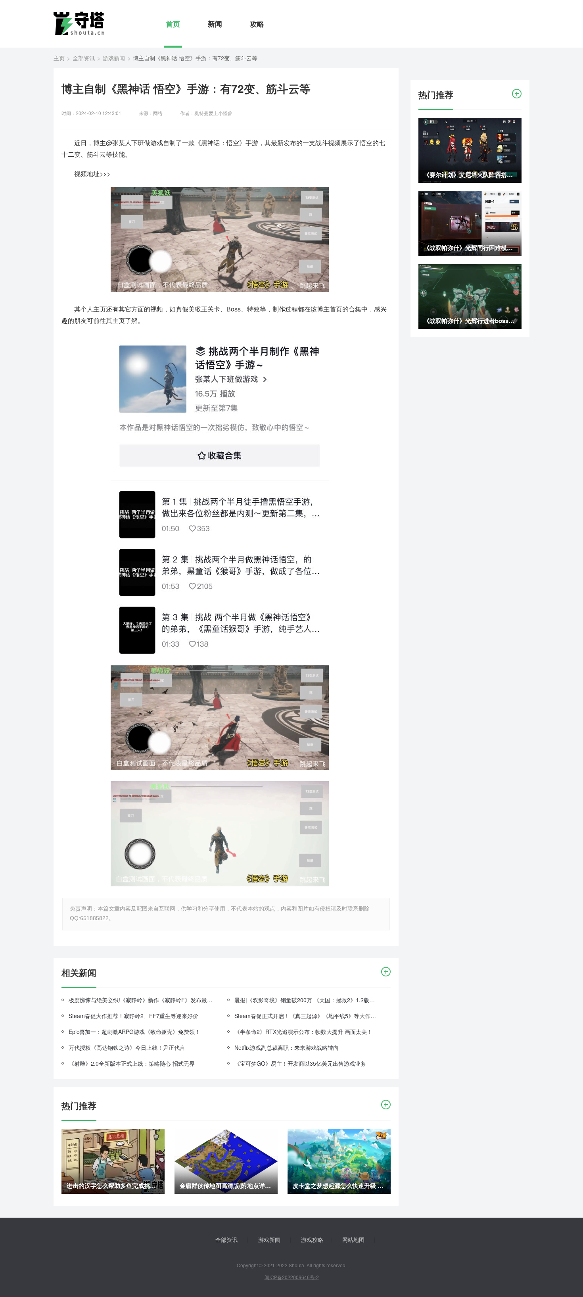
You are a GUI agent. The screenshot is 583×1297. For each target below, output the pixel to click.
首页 (173, 24)
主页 (59, 58)
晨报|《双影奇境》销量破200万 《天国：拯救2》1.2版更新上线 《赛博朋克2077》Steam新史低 (306, 1000)
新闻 (215, 24)
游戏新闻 (114, 58)
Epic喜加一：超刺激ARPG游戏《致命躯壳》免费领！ (134, 1032)
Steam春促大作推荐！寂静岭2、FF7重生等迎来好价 (133, 1016)
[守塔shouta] (79, 23)
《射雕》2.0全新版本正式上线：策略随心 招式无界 (132, 1063)
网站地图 (353, 1239)
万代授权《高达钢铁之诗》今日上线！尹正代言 (127, 1047)
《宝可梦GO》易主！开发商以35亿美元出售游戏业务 (300, 1063)
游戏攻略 (312, 1239)
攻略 (257, 24)
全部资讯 (84, 58)
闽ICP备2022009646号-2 (292, 1277)
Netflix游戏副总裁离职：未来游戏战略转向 (286, 1047)
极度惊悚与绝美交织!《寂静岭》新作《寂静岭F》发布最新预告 (141, 1000)
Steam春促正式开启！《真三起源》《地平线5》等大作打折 (306, 1016)
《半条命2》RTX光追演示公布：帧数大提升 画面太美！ (303, 1032)
